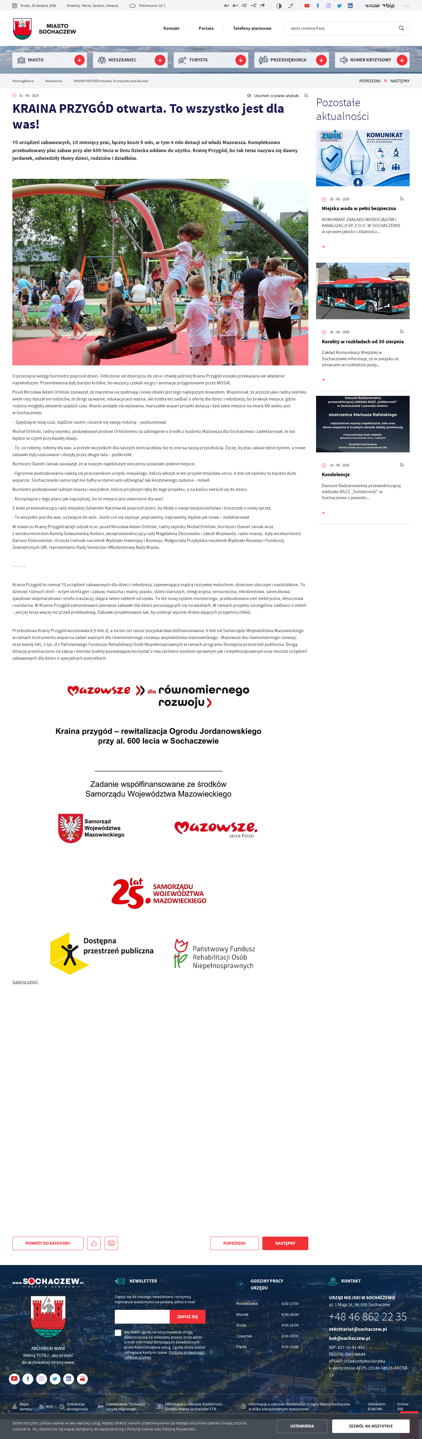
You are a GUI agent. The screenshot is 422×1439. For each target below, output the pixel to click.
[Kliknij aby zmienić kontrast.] (279, 5)
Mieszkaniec (122, 60)
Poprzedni (370, 81)
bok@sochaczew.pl (349, 1338)
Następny (400, 81)
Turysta (198, 60)
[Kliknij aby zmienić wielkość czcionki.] (226, 6)
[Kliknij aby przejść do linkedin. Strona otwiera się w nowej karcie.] (350, 5)
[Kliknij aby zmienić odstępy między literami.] (235, 6)
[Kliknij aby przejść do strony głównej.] (44, 29)
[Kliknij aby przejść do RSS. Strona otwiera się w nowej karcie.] (306, 96)
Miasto (36, 60)
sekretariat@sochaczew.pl (358, 1329)
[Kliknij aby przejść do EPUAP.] (372, 5)
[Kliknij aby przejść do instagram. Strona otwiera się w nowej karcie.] (328, 5)
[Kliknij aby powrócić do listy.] (385, 81)
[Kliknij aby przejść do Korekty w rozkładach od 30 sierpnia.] (363, 292)
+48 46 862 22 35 (368, 1317)
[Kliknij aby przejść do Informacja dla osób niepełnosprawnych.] (291, 5)
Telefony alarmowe (252, 28)
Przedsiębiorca (288, 60)
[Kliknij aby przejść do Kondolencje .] (363, 425)
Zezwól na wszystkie (371, 1426)
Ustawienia (302, 1426)
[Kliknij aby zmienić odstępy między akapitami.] (262, 6)
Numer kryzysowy (370, 60)
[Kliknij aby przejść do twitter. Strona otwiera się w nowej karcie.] (339, 5)
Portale (206, 28)
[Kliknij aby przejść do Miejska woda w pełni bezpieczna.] (363, 159)
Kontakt (171, 28)
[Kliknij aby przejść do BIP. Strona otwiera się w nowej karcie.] (388, 6)
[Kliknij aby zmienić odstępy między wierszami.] (244, 6)
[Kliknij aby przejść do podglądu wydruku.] (111, 1243)
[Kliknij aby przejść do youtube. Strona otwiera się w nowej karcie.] (306, 5)
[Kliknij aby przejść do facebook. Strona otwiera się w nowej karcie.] (317, 5)
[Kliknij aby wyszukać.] (401, 28)
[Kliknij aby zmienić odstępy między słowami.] (253, 6)
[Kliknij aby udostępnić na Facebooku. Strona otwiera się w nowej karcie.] (94, 1243)
